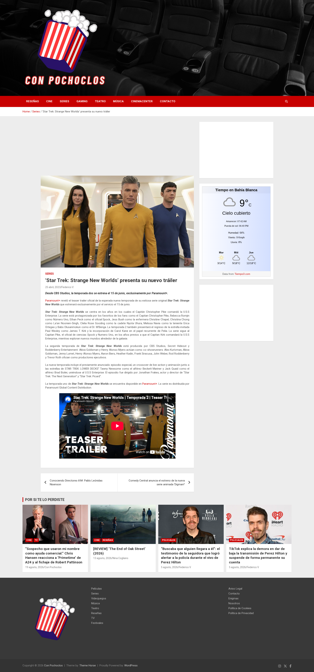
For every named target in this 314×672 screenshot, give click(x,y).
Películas (96, 588)
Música (118, 101)
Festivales (97, 623)
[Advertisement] (117, 148)
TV (36, 540)
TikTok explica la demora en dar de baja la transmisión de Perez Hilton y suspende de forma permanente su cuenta (258, 555)
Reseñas (32, 101)
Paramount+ (52, 300)
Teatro (100, 101)
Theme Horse (87, 665)
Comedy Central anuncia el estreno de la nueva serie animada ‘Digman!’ (157, 482)
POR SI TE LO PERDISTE (45, 499)
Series (64, 101)
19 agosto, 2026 (34, 567)
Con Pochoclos (53, 567)
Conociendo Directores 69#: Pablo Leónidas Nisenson (76, 482)
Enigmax (233, 598)
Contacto (167, 101)
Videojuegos (98, 598)
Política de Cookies (239, 608)
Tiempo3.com (242, 273)
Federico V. (68, 287)
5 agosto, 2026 (169, 567)
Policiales (168, 540)
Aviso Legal (235, 588)
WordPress (131, 665)
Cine (49, 101)
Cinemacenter (142, 101)
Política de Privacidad (241, 613)
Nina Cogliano (120, 558)
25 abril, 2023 (53, 287)
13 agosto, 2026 (102, 558)
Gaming (82, 101)
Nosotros (234, 603)
